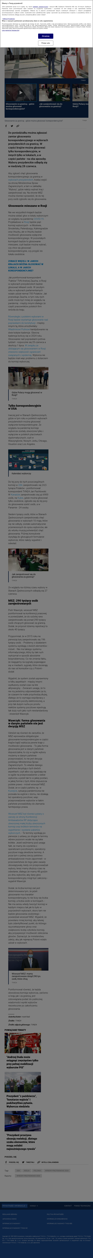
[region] (46, 24)
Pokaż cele (46, 43)
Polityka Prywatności (9, 18)
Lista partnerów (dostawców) (10, 30)
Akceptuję (45, 36)
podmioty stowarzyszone (40, 6)
